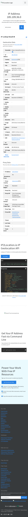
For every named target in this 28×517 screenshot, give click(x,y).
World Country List (5, 486)
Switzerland (15, 59)
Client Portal (4, 411)
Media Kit (3, 420)
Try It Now (5, 256)
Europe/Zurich (15, 155)
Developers (3, 416)
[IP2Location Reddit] (4, 514)
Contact (3, 428)
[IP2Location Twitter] (3, 514)
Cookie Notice (10, 511)
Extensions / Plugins (6, 480)
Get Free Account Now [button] (9, 382)
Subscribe (24, 497)
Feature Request (5, 425)
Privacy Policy (4, 511)
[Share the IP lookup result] (26, 37)
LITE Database (4, 441)
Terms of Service (24, 510)
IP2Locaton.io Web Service (7, 450)
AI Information (4, 430)
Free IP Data (4, 463)
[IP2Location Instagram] (10, 514)
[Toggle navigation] (25, 2)
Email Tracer (4, 477)
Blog (2, 418)
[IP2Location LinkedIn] (11, 514)
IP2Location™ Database (6, 437)
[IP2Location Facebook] (1, 514)
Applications (4, 468)
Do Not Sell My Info (5, 426)
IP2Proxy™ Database (6, 439)
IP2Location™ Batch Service (7, 452)
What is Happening (5, 432)
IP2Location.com (9, 510)
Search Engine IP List (6, 472)
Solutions (3, 414)
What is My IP (4, 487)
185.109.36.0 (14, 55)
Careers (3, 423)
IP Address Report (5, 484)
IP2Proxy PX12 (15, 164)
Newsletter (3, 421)
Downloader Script (5, 479)
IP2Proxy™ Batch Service (7, 453)
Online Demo (4, 413)
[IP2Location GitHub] (6, 514)
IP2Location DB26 (18, 44)
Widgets (3, 482)
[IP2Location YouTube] (8, 514)
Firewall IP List (4, 470)
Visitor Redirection (5, 473)
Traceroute (3, 475)
